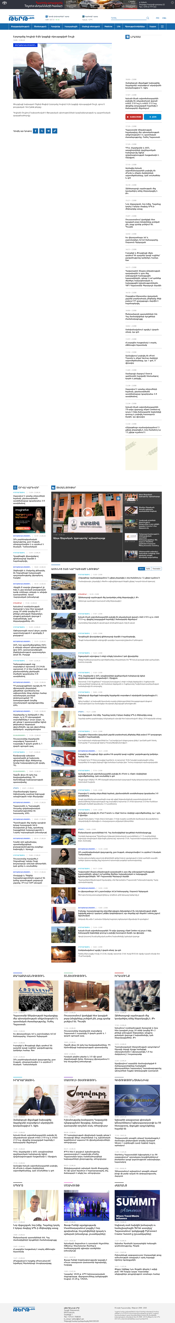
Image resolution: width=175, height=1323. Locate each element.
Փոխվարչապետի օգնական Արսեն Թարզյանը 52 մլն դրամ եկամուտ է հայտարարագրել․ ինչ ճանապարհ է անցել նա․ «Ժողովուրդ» (86, 1170)
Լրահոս (136, 36)
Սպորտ (16, 788)
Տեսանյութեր (66, 487)
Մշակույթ (72, 1185)
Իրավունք (17, 603)
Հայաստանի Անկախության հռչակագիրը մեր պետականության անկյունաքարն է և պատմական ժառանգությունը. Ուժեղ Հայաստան (142, 133)
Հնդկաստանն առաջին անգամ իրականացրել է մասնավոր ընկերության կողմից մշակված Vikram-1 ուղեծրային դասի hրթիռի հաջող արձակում (137, 1141)
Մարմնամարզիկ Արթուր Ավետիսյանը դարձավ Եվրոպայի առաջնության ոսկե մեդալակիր (29, 794)
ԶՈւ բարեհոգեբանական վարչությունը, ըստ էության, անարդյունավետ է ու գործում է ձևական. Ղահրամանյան (28, 543)
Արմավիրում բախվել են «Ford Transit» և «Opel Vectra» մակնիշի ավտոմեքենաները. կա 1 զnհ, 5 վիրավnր (141, 359)
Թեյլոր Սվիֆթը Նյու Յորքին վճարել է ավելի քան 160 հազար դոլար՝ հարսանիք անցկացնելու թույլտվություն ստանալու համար (137, 1271)
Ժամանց (121, 1185)
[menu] (162, 26)
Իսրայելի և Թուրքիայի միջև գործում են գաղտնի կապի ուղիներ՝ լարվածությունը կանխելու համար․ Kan (142, 256)
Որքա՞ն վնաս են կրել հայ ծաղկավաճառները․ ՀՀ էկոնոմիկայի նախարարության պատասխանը (28, 778)
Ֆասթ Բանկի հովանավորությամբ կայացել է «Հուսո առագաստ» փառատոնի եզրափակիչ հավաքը (85, 1262)
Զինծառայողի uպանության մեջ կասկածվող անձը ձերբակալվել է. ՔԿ (141, 190)
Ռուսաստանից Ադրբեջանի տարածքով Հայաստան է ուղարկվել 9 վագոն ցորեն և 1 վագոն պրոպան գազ (27, 742)
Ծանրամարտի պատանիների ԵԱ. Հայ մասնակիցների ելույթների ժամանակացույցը (141, 316)
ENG (164, 18)
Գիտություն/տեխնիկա (131, 1080)
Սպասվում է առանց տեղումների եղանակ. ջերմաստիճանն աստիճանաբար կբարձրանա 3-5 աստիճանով (141, 392)
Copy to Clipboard (54, 130)
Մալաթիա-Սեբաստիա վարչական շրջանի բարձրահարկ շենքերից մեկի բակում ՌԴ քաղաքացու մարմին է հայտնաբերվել (143, 299)
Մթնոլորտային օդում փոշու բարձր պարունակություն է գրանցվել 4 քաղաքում (30, 633)
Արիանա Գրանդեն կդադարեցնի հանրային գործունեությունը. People (135, 1244)
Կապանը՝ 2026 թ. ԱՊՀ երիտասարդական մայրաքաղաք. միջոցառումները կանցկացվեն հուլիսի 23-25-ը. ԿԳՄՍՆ (86, 1276)
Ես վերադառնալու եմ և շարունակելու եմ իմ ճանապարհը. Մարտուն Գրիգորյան (141, 239)
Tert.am (21, 18)
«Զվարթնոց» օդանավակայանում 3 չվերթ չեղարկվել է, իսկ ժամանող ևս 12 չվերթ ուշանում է (143, 429)
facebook (35, 130)
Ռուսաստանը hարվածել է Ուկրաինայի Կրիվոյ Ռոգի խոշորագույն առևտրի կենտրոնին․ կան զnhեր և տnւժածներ (30, 862)
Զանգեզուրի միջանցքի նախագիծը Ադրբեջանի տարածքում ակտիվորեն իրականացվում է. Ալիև (143, 85)
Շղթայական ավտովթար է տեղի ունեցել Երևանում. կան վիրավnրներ (108, 656)
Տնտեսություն (19, 735)
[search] (148, 18)
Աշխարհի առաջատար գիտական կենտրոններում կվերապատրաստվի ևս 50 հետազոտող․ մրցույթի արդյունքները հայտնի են (138, 1124)
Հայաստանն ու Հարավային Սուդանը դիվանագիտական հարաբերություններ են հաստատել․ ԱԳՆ (26, 809)
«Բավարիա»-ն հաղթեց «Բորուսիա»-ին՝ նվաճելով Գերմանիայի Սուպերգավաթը (32, 1262)
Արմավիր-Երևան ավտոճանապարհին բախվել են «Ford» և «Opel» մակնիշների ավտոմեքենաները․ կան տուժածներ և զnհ (142, 173)
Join (154, 117)
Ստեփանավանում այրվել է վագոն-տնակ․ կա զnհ (142, 330)
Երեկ (148, 569)
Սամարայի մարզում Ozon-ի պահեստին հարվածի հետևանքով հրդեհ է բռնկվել (141, 376)
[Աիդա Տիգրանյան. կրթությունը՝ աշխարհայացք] (88, 513)
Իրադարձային (19, 492)
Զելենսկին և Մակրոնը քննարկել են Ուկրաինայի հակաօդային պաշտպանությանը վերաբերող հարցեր (29, 574)
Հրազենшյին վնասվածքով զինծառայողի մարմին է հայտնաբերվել (25, 558)
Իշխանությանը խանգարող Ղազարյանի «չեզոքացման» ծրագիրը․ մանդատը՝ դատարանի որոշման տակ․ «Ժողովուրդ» (86, 1122)
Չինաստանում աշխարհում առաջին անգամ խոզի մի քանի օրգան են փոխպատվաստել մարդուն (136, 1173)
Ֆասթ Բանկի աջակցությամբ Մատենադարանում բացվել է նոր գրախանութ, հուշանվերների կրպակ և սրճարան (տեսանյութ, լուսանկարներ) (85, 1229)
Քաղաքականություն (25, 45)
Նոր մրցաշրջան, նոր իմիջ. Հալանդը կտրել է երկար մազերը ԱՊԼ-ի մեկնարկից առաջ (143, 206)
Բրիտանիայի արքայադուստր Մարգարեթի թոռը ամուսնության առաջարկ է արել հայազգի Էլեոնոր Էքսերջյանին (138, 1257)
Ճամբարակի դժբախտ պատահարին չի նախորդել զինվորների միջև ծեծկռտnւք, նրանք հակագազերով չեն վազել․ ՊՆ (29, 760)
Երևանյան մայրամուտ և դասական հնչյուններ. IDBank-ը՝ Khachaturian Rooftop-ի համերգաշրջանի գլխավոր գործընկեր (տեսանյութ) (86, 1247)
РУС (157, 18)
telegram (48, 130)
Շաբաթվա (156, 569)
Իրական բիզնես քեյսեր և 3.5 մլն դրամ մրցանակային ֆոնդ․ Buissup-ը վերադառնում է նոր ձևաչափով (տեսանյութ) (86, 1059)
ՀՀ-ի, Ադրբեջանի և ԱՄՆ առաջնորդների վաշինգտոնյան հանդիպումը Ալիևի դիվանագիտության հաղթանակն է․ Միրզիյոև (142, 153)
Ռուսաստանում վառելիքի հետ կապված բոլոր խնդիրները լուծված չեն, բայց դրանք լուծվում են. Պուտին (142, 223)
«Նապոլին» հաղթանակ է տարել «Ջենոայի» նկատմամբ (140, 343)
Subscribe (135, 117)
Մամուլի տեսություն (80, 1080)
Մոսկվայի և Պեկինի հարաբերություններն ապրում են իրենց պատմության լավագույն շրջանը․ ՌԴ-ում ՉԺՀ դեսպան (29, 879)
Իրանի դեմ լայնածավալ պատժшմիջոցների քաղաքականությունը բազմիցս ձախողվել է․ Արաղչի (28, 845)
